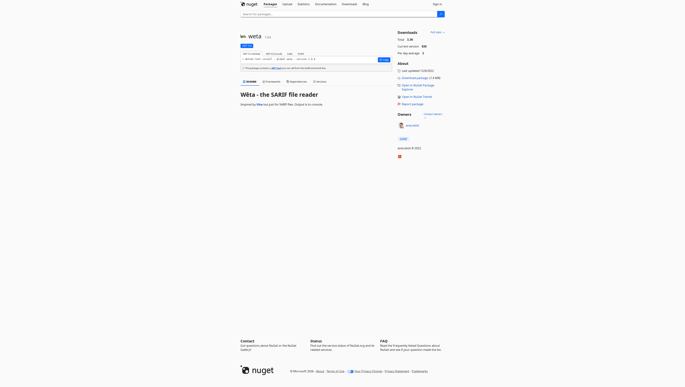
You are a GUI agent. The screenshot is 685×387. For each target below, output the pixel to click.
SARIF (403, 139)
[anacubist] (401, 125)
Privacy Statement (397, 371)
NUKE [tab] (301, 53)
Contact (247, 341)
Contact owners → (433, 115)
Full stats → (438, 32)
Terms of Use (335, 371)
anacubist (412, 125)
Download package (415, 78)
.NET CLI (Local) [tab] (274, 53)
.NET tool (276, 68)
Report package (412, 104)
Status (316, 341)
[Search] (441, 14)
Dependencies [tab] (298, 81)
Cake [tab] (289, 53)
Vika (259, 104)
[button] (384, 59)
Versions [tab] (321, 81)
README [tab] (251, 81)
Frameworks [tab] (272, 81)
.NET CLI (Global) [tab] (251, 53)
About (320, 371)
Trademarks (420, 371)
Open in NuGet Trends (417, 97)
